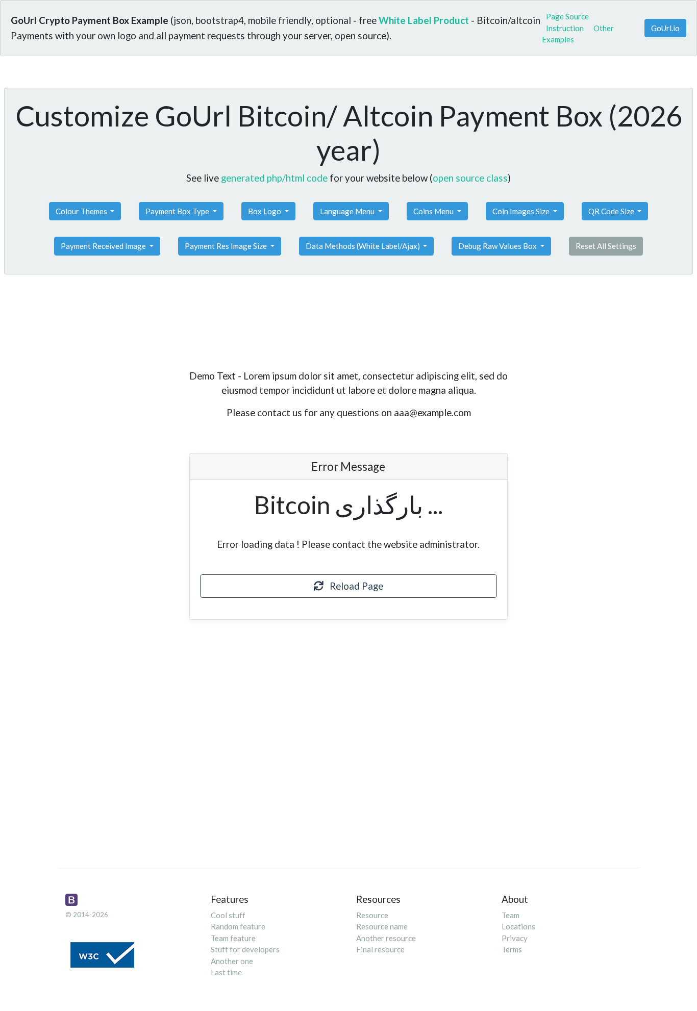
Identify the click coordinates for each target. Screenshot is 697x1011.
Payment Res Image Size (226, 245)
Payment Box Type (178, 211)
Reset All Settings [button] (606, 245)
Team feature (233, 938)
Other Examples (578, 33)
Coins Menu (434, 211)
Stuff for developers (245, 949)
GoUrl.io (665, 28)
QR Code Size (612, 211)
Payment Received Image (104, 245)
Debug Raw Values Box (498, 245)
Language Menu (348, 211)
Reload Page (353, 586)
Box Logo (265, 211)
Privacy (515, 938)
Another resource (386, 938)
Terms (512, 949)
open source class (470, 178)
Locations (518, 926)
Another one (232, 961)
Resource (372, 915)
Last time (226, 972)
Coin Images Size (521, 211)
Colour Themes (82, 211)
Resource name (382, 926)
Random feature (238, 926)
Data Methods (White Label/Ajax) (363, 245)
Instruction (565, 28)
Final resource (380, 949)
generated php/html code (274, 178)
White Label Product (424, 20)
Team (510, 915)
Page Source (567, 16)
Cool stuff (228, 915)
